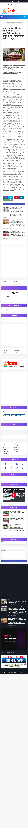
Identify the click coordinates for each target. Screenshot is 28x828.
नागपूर (15, 443)
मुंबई (4, 447)
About (4, 352)
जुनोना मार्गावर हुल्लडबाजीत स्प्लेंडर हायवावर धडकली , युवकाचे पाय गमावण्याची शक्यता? (16, 513)
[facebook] (10, 1)
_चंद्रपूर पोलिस (6, 453)
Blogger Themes (22, 672)
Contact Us (16, 350)
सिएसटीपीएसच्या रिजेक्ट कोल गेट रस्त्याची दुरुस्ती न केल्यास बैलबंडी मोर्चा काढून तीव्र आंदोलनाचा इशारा (17, 601)
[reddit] (5, 467)
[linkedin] (22, 464)
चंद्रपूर (14, 295)
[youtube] (22, 467)
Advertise (5, 350)
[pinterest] (18, 1)
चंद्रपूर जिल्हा (5, 449)
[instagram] (15, 1)
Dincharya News (14, 5)
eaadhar (9, 672)
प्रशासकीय (16, 449)
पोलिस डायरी (16, 447)
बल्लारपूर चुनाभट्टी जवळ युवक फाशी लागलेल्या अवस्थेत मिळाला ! (17, 519)
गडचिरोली (16, 445)
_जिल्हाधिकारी (6, 451)
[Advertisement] (14, 262)
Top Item (16, 352)
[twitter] (13, 1)
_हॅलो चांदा (16, 451)
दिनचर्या (5, 41)
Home (4, 22)
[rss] (16, 464)
